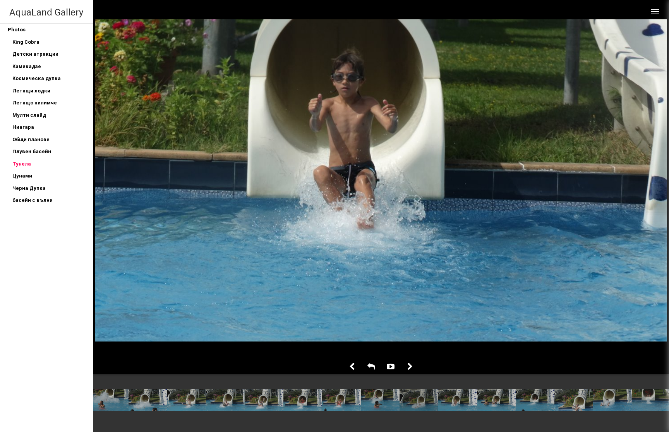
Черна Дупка (29, 188)
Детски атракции (35, 54)
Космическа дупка (36, 78)
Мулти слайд (29, 115)
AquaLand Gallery (46, 12)
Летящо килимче (34, 102)
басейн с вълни (32, 200)
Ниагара (23, 127)
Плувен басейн (31, 151)
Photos (17, 29)
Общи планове (31, 139)
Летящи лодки (31, 90)
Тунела (21, 164)
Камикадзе (26, 66)
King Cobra (25, 42)
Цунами (22, 175)
